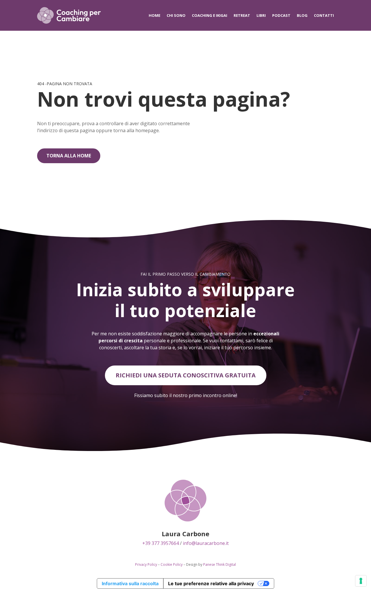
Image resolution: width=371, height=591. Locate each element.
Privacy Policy (146, 564)
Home (154, 15)
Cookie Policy (172, 564)
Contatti (324, 15)
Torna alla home (68, 155)
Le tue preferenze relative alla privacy (211, 583)
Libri (261, 15)
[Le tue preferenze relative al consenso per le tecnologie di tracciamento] (360, 580)
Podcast (281, 15)
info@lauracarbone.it (206, 543)
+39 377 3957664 (160, 543)
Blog (302, 15)
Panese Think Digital (219, 564)
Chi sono (176, 15)
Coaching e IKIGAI (209, 15)
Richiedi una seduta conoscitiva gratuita (186, 375)
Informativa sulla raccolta (130, 583)
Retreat (242, 15)
